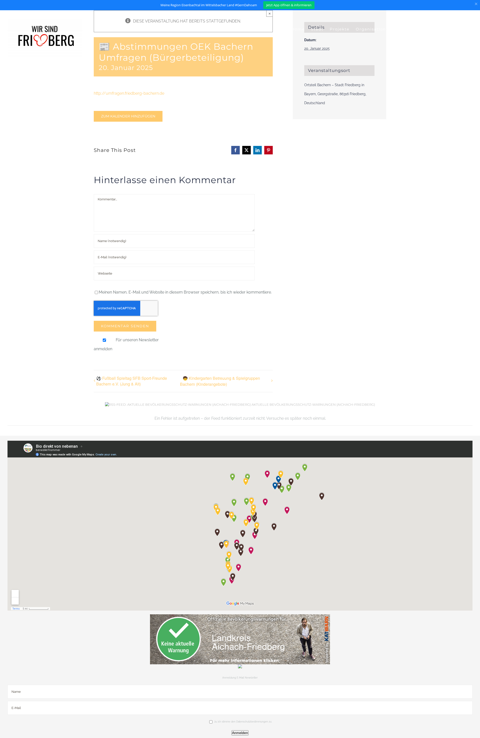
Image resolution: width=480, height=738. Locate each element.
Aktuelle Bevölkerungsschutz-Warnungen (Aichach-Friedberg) (313, 404)
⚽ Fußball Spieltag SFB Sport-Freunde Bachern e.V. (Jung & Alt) (131, 381)
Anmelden (240, 733)
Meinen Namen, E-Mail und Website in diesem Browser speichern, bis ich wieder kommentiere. (185, 292)
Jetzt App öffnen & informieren (289, 5)
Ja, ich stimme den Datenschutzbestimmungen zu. (243, 721)
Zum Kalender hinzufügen (128, 116)
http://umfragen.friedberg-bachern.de (129, 93)
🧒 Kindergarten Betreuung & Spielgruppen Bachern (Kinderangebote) (220, 381)
